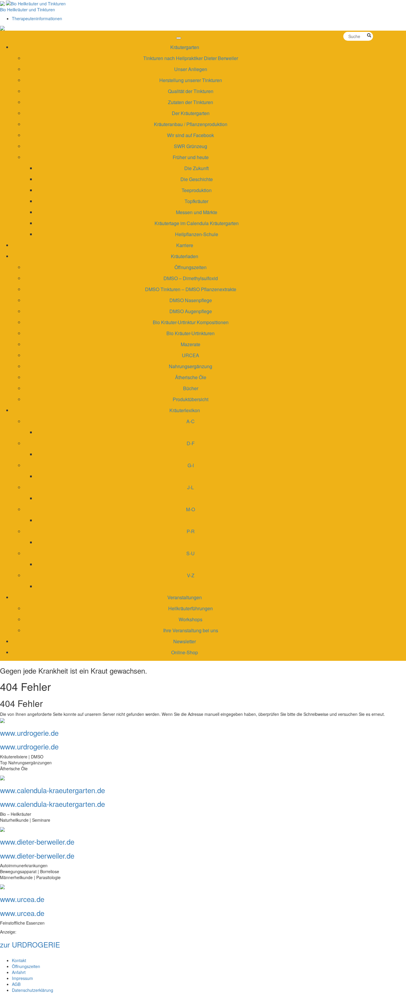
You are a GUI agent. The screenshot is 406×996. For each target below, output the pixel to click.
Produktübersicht (190, 399)
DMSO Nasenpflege (190, 300)
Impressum (22, 978)
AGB (16, 984)
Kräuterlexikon (184, 410)
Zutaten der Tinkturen (190, 102)
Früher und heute (191, 157)
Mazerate (190, 344)
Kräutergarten (184, 47)
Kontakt (19, 960)
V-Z (190, 575)
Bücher (190, 388)
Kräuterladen (184, 256)
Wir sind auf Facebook (190, 135)
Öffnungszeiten (190, 267)
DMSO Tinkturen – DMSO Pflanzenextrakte (190, 289)
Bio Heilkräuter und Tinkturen (27, 9)
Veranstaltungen (184, 597)
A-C (190, 421)
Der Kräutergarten (191, 113)
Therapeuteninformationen (37, 18)
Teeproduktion (197, 190)
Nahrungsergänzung (190, 366)
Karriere (184, 245)
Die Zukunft (196, 168)
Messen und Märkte (196, 212)
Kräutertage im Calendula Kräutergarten (197, 223)
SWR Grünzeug (190, 146)
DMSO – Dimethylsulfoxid (190, 278)
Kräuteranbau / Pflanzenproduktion (190, 124)
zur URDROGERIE (30, 944)
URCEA (190, 355)
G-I (191, 465)
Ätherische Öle (190, 377)
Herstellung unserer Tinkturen (190, 80)
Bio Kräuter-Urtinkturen (190, 333)
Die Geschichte (196, 179)
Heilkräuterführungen (190, 608)
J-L (190, 487)
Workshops (190, 619)
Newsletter (184, 641)
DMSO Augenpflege (190, 311)
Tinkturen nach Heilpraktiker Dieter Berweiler (190, 58)
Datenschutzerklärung (32, 990)
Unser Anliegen (190, 69)
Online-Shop (184, 652)
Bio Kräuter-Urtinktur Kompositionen (191, 322)
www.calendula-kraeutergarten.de (52, 790)
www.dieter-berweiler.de (37, 841)
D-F (191, 443)
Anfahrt (19, 972)
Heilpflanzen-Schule (196, 234)
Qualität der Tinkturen (190, 91)
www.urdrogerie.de (29, 732)
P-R (191, 531)
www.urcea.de (22, 899)
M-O (190, 509)
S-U (190, 553)
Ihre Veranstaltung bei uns (190, 630)
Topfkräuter (196, 201)
